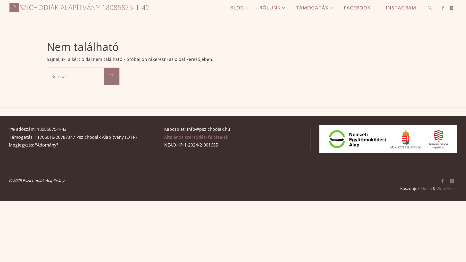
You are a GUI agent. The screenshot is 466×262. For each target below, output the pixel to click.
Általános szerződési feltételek (196, 137)
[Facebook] (443, 7)
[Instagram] (451, 7)
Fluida (426, 188)
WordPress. (446, 188)
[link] (430, 7)
